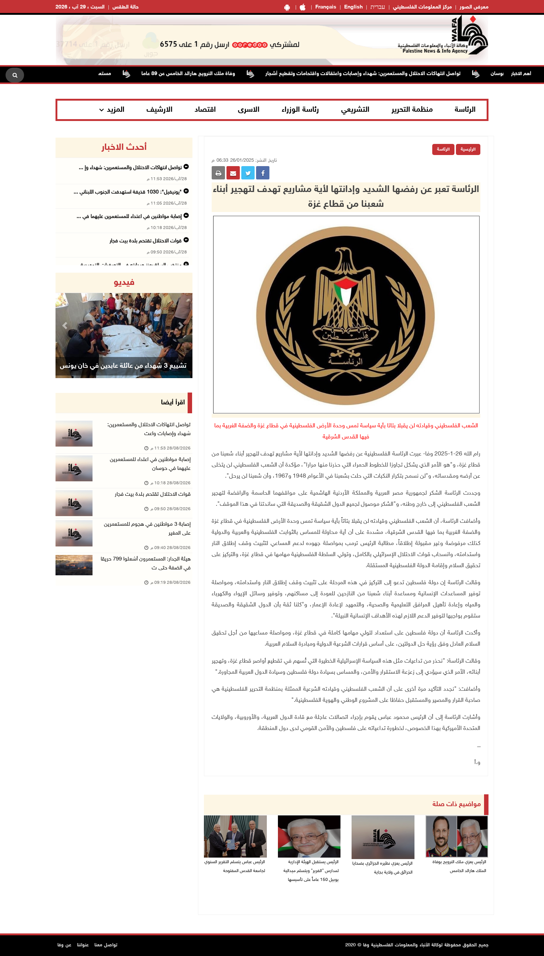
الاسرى (248, 109)
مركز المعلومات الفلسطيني (422, 7)
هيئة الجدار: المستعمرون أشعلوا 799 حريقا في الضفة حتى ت (146, 563)
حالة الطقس (126, 7)
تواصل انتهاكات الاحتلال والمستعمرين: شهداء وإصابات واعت (149, 429)
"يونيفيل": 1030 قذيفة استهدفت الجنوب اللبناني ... (128, 192)
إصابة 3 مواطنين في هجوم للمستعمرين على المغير (147, 528)
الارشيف (159, 109)
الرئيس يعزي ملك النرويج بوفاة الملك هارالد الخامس (459, 866)
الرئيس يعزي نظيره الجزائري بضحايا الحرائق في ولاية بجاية (382, 868)
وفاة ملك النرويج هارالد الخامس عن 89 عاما (207, 74)
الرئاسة (465, 109)
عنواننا (83, 945)
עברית (377, 7)
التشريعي (355, 109)
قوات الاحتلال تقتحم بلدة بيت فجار (146, 241)
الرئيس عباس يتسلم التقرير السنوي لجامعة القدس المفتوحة (234, 866)
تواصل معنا (105, 945)
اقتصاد (205, 109)
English (353, 7)
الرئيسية (468, 149)
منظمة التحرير (412, 109)
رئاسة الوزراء (300, 109)
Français (325, 7)
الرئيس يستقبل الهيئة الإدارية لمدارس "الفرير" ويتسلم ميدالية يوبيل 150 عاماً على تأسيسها (311, 870)
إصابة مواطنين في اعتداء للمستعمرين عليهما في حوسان (150, 464)
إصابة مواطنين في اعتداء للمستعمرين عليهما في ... (129, 216)
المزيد (115, 109)
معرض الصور (474, 7)
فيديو (124, 282)
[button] (66, 325)
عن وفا (64, 945)
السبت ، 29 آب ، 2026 (80, 7)
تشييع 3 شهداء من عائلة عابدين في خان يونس (123, 366)
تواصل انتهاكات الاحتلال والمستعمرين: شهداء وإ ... (130, 168)
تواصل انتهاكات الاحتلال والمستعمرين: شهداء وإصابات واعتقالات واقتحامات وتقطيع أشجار (382, 74)
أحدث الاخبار (124, 147)
